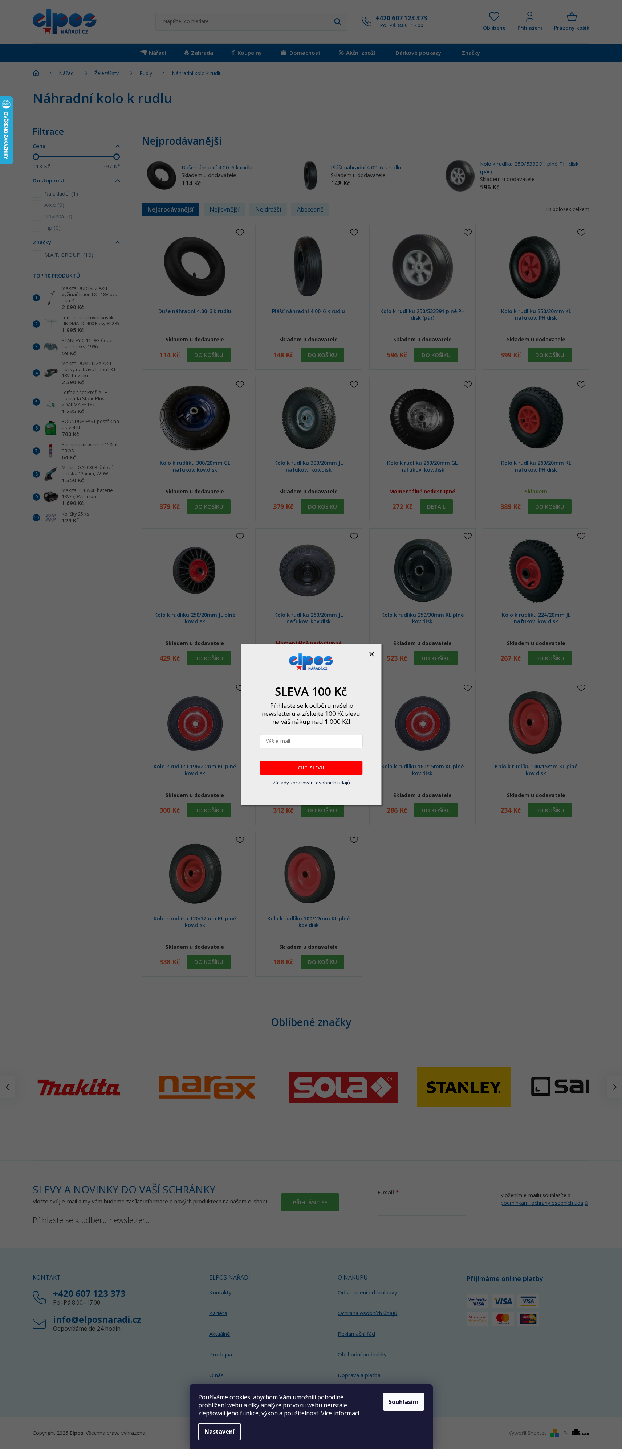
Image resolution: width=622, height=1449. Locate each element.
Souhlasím (404, 1402)
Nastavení (219, 1432)
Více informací (340, 1413)
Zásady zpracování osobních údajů (311, 782)
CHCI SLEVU (311, 767)
